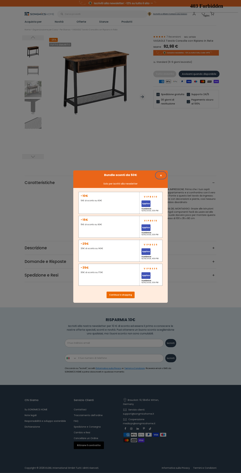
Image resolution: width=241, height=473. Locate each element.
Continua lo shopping (120, 294)
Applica (146, 203)
